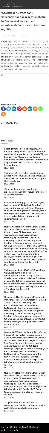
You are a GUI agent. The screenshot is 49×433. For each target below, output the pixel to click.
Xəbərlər (25, 35)
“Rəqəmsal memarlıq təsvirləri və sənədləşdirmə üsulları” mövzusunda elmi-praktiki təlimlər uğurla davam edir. (25, 405)
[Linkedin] (14, 108)
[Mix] (35, 108)
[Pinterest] (19, 108)
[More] (3, 114)
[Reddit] (24, 108)
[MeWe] (29, 108)
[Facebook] (3, 108)
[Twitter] (8, 108)
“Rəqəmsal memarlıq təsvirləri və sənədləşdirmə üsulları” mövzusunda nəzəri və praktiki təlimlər (25, 192)
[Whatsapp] (40, 108)
